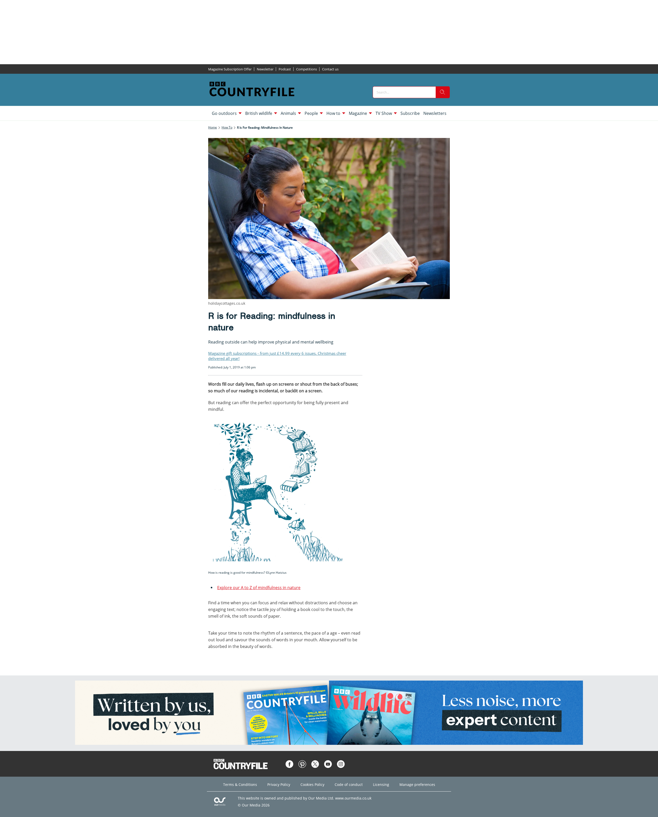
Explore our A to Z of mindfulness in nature (258, 587)
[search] (443, 92)
